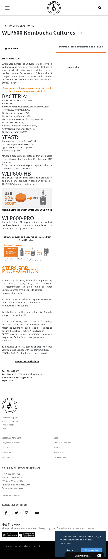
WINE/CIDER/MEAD (62, 442)
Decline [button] (70, 550)
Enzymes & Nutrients (11, 442)
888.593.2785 (14, 474)
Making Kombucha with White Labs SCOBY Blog (27, 209)
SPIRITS (57, 447)
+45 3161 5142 (16, 488)
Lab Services (7, 447)
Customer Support (10, 417)
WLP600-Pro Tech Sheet (27, 361)
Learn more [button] (65, 543)
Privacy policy (8, 425)
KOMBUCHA (59, 452)
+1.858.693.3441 (23, 485)
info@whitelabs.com (11, 495)
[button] (100, 8)
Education (6, 452)
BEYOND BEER (60, 457)
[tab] (81, 48)
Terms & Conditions (10, 421)
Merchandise (8, 457)
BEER (56, 438)
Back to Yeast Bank (21, 25)
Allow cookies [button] (91, 550)
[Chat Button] (84, 555)
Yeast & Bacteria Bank (11, 438)
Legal (4, 428)
